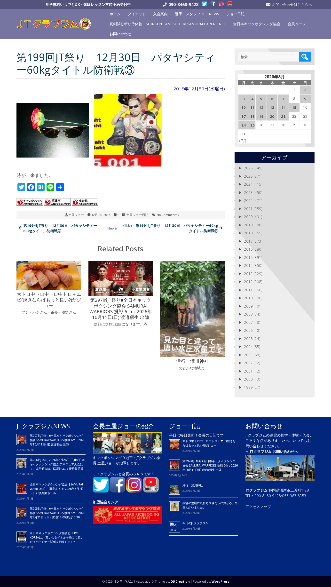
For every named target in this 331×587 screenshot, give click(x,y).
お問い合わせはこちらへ (292, 4)
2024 (248, 184)
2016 (248, 249)
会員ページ (297, 23)
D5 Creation (180, 581)
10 (243, 107)
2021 (248, 208)
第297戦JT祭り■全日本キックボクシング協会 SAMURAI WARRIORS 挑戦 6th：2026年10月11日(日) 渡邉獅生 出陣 (57, 440)
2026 (248, 168)
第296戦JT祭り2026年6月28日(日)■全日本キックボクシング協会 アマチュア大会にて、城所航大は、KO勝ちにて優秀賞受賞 (57, 464)
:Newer (70, 228)
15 (294, 107)
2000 (248, 379)
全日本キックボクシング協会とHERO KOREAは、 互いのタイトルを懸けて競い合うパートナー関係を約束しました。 (56, 537)
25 (252, 125)
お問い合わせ (120, 33)
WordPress (220, 581)
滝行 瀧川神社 (192, 485)
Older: (170, 228)
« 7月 (242, 140)
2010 (248, 297)
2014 (248, 265)
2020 (248, 216)
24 (243, 125)
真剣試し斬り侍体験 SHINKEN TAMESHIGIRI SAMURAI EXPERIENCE (168, 23)
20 (272, 116)
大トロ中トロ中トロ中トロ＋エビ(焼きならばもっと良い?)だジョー (209, 443)
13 (272, 107)
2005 (248, 338)
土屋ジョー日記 (137, 215)
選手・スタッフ (187, 13)
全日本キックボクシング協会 (256, 23)
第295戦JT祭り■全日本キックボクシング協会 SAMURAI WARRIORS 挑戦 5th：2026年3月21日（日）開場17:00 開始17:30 (57, 513)
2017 (248, 241)
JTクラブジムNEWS (43, 426)
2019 (248, 224)
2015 (248, 257)
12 (261, 107)
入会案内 (160, 13)
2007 (248, 322)
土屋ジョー (76, 215)
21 (283, 116)
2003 (248, 354)
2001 (248, 371)
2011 (248, 289)
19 (261, 116)
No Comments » (168, 215)
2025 (248, 176)
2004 (248, 346)
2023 (248, 192)
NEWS (214, 13)
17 (243, 116)
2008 (248, 314)
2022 (248, 200)
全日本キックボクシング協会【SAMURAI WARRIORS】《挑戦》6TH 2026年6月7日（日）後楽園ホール (57, 488)
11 (252, 107)
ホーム (115, 13)
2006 (248, 330)
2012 (248, 281)
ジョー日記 (235, 13)
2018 (248, 232)
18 (252, 116)
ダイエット (137, 13)
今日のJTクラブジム (195, 523)
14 (283, 107)
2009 (248, 306)
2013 (248, 273)
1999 (248, 387)
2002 (248, 362)
